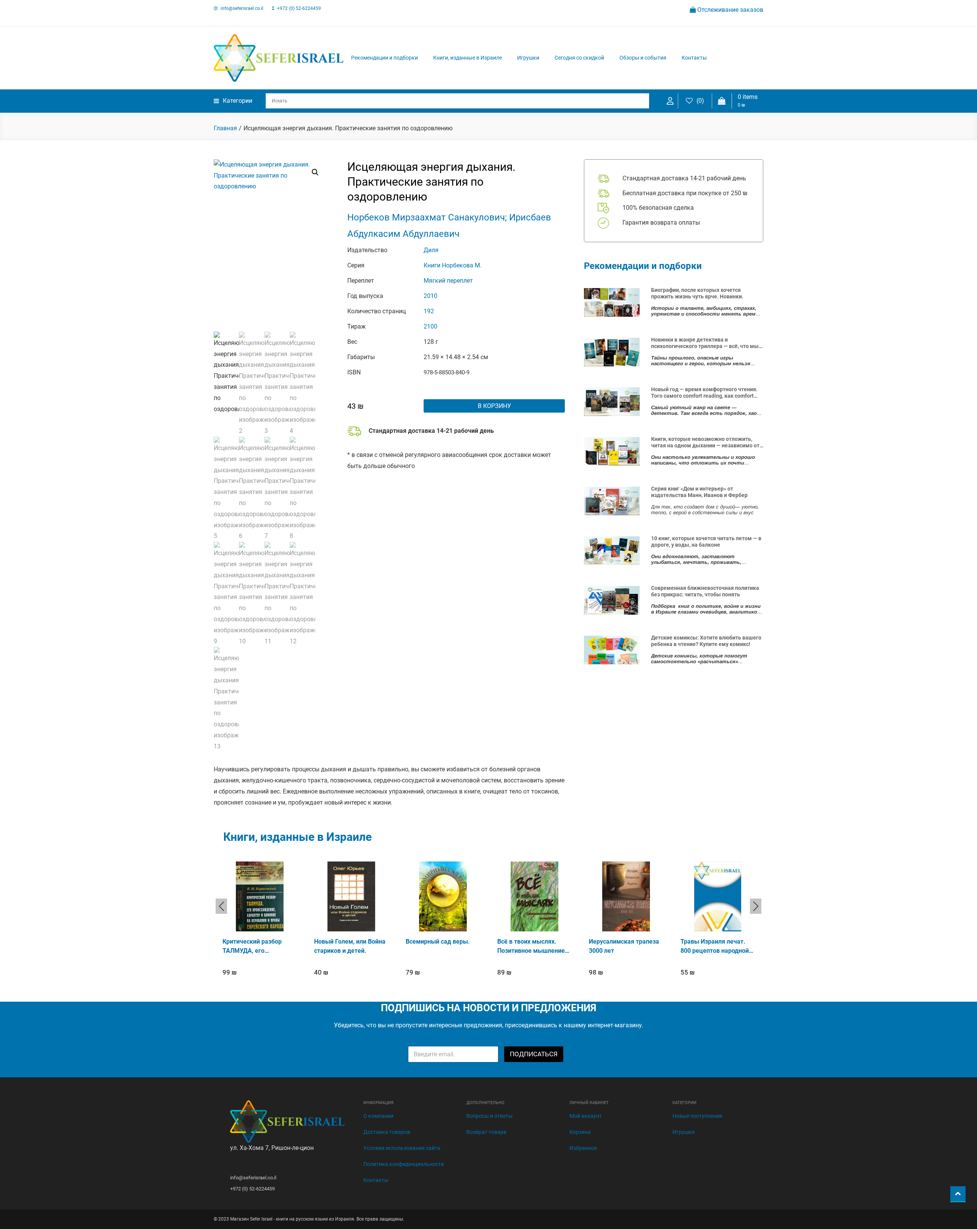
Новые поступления (697, 1116)
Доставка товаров (386, 1132)
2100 (430, 326)
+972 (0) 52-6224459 (299, 8)
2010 (430, 296)
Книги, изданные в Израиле (467, 58)
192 (429, 311)
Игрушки (528, 58)
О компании (378, 1116)
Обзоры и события (642, 58)
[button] (315, 172)
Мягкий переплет (448, 280)
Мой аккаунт (585, 1116)
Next (755, 906)
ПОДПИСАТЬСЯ (534, 1054)
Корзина (580, 1132)
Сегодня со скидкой (579, 58)
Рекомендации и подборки (384, 58)
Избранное (583, 1148)
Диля (431, 250)
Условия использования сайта (401, 1148)
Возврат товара (486, 1132)
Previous (221, 906)
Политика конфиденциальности (403, 1164)
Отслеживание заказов (729, 9)
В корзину (494, 406)
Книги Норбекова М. (453, 265)
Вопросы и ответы (489, 1116)
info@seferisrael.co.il (242, 8)
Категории (237, 100)
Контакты (694, 58)
